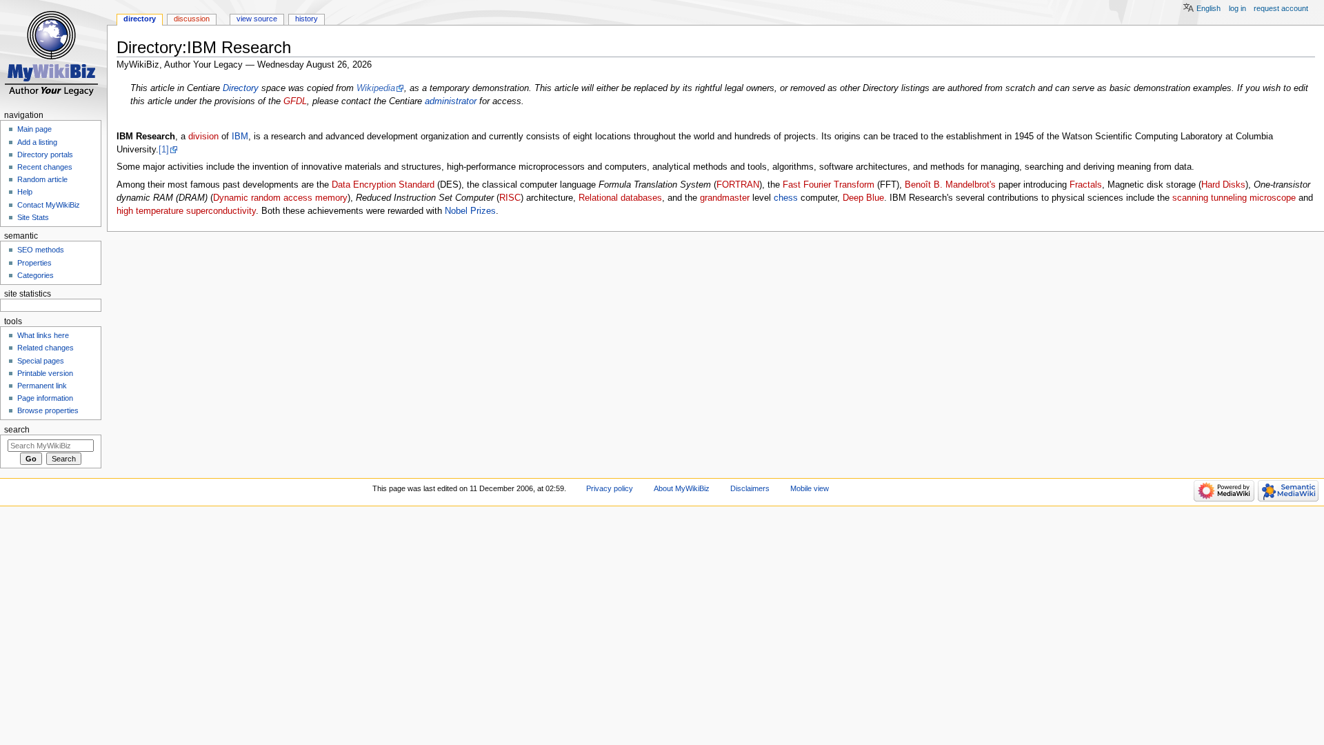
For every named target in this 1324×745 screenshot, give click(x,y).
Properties (34, 263)
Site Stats (33, 217)
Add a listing (37, 142)
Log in (1237, 8)
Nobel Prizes (470, 211)
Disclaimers (750, 488)
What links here (43, 335)
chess (786, 198)
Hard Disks (1223, 185)
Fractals (1086, 185)
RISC (510, 198)
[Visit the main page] (53, 53)
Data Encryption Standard (383, 185)
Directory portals (45, 154)
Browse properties (48, 410)
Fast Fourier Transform (828, 185)
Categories (35, 275)
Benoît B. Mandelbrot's (950, 185)
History (306, 18)
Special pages (40, 361)
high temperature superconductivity (186, 211)
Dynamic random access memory (280, 198)
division (203, 136)
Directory (241, 88)
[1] (164, 150)
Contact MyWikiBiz (48, 205)
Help (24, 192)
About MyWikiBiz (682, 488)
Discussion (192, 18)
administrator (451, 101)
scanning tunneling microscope (1234, 198)
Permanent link (42, 385)
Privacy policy (609, 488)
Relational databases (620, 198)
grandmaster (725, 198)
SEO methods (40, 250)
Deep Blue (863, 198)
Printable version (45, 373)
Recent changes (44, 167)
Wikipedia (376, 88)
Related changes (45, 348)
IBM (240, 136)
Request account (1281, 8)
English (1208, 8)
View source (257, 18)
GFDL (295, 101)
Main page (34, 129)
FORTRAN (737, 185)
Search (17, 430)
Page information (45, 398)
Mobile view (809, 488)
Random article (42, 179)
